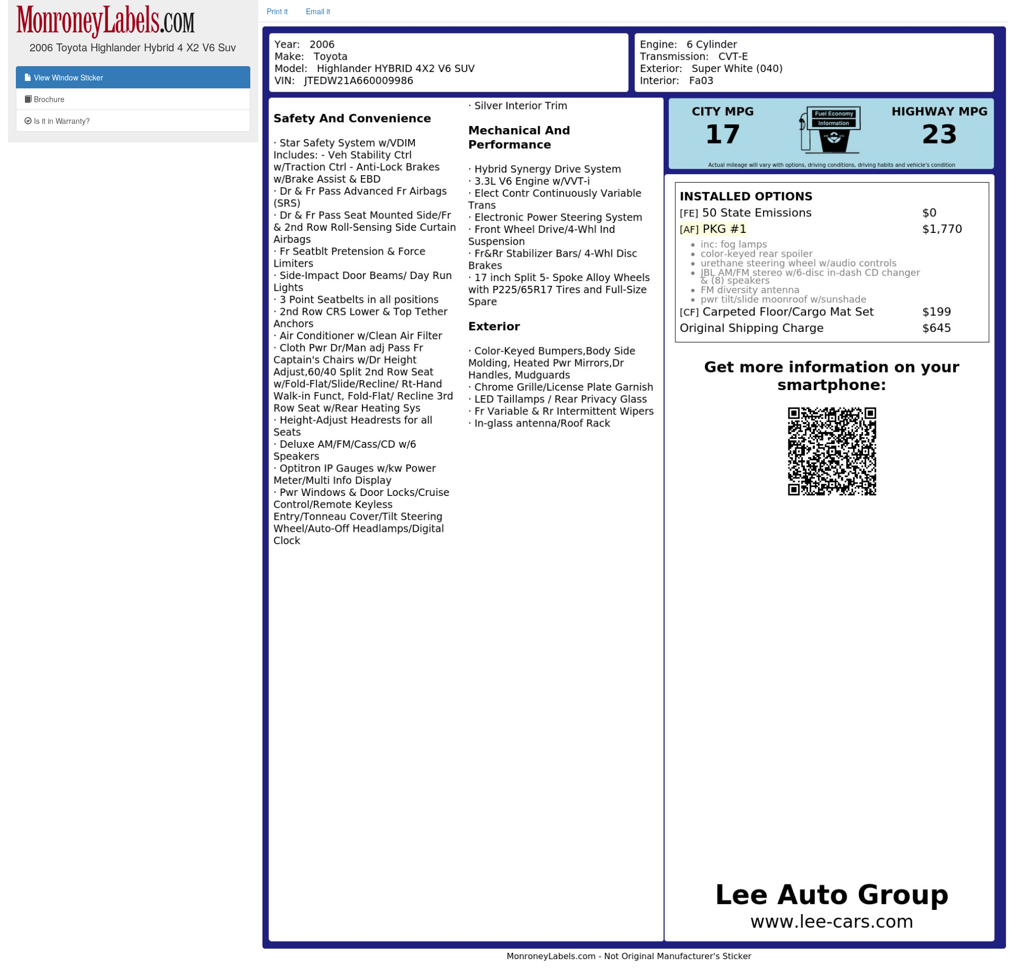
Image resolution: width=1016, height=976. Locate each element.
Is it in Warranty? (61, 120)
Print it (277, 11)
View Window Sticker (67, 77)
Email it (318, 11)
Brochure (48, 99)
